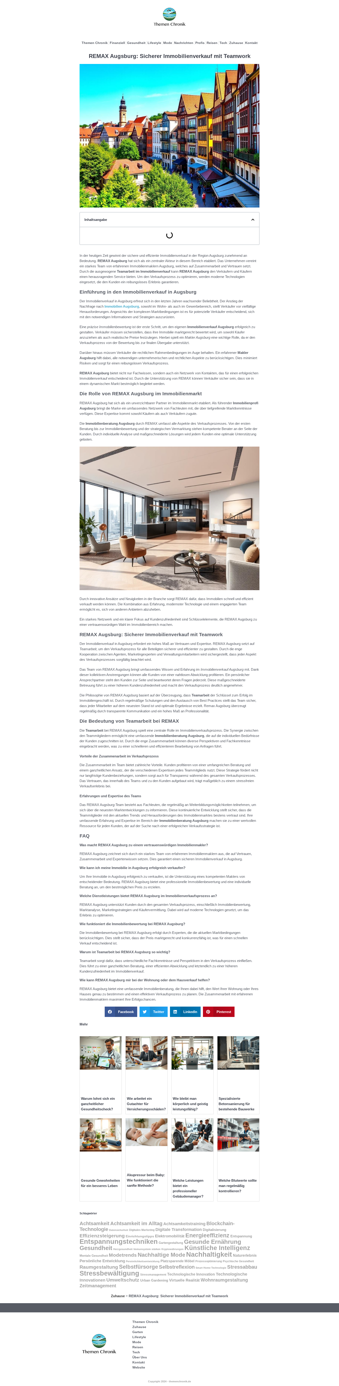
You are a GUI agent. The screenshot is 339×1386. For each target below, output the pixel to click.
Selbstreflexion (177, 1267)
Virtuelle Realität (184, 1280)
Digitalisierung (214, 1230)
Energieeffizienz (207, 1235)
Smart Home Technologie (211, 1267)
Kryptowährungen (172, 1249)
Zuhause (236, 43)
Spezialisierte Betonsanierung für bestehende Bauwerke (236, 1104)
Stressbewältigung (109, 1273)
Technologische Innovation (191, 1274)
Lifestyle (154, 43)
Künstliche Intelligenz (217, 1248)
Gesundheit (136, 43)
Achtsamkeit (94, 1223)
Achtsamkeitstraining (184, 1223)
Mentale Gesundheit (94, 1255)
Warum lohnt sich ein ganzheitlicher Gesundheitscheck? (98, 1104)
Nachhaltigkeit (209, 1254)
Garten (137, 1332)
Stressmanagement (153, 1274)
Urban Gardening (154, 1280)
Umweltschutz (122, 1279)
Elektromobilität (169, 1236)
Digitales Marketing (142, 1229)
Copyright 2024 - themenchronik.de (169, 1381)
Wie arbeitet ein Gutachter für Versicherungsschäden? (146, 1104)
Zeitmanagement (98, 1285)
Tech (223, 43)
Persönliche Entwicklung (102, 1261)
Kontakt (251, 43)
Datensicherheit (118, 1230)
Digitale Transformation (178, 1229)
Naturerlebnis (245, 1255)
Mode (167, 43)
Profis (200, 43)
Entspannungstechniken (119, 1241)
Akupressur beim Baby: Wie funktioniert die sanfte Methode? (146, 1180)
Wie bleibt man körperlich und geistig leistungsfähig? (190, 1104)
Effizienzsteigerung (102, 1236)
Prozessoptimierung (208, 1261)
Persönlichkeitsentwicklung (143, 1261)
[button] (253, 219)
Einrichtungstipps (140, 1236)
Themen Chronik (95, 43)
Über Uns (139, 1357)
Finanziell (117, 43)
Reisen (212, 43)
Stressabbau (242, 1267)
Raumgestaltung (99, 1267)
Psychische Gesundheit (238, 1261)
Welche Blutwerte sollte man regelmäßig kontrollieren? (238, 1185)
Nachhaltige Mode (161, 1255)
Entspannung (241, 1236)
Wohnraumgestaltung (224, 1279)
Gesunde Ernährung (212, 1242)
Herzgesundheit (123, 1249)
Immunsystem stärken (147, 1249)
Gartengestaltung (171, 1243)
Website (138, 1367)
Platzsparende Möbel (177, 1261)
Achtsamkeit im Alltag (136, 1223)
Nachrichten (183, 43)
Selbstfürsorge (138, 1267)
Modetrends (123, 1255)
